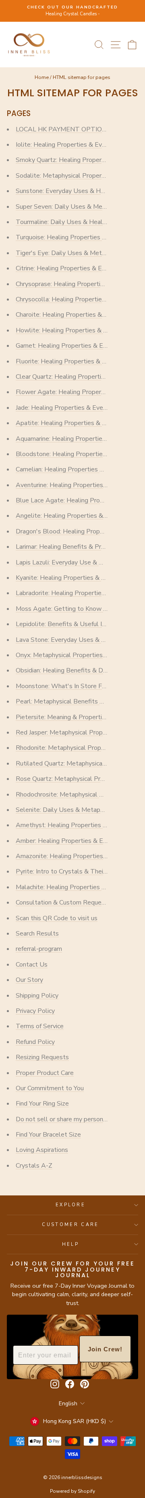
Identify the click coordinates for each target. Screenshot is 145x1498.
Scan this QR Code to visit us (56, 918)
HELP (70, 1244)
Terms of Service (40, 1026)
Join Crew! (105, 1349)
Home (42, 77)
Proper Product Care (45, 1073)
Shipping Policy (37, 995)
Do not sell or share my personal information (78, 1119)
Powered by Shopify (72, 1491)
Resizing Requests (42, 1057)
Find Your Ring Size (42, 1103)
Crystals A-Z (34, 1165)
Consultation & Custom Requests (63, 902)
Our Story (29, 979)
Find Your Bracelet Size (48, 1134)
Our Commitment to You (50, 1088)
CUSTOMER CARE (70, 1225)
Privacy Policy (35, 1010)
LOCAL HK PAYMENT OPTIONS (63, 129)
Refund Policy (35, 1041)
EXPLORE (70, 1205)
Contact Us (32, 964)
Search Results (37, 933)
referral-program (39, 948)
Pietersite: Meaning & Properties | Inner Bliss (79, 717)
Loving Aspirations (42, 1149)
